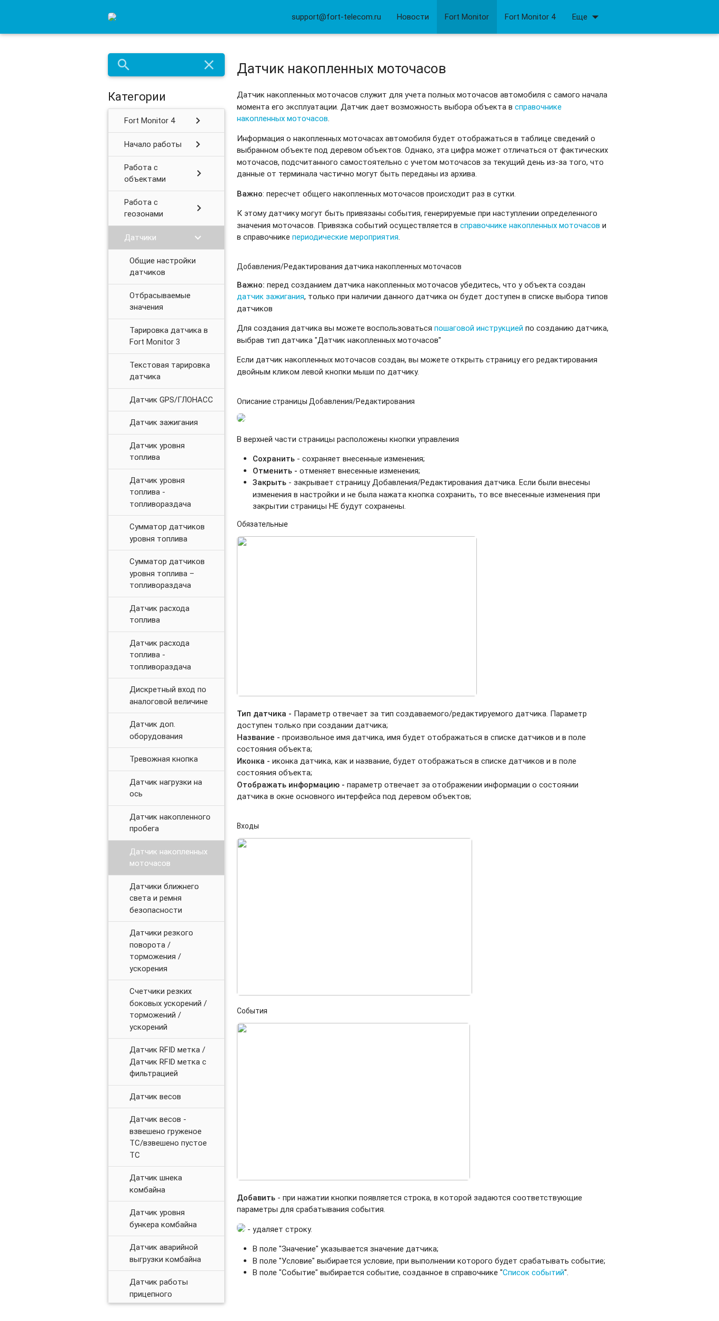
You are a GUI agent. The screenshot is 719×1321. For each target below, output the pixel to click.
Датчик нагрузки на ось (165, 788)
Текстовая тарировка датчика (169, 371)
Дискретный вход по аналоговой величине (168, 695)
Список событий (533, 1272)
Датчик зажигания (163, 422)
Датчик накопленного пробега (170, 823)
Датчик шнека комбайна (155, 1183)
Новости (413, 17)
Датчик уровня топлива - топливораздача (160, 492)
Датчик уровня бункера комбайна (163, 1218)
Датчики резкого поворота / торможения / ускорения (161, 950)
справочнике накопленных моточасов (530, 225)
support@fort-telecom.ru (336, 17)
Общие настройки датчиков (162, 266)
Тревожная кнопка (163, 759)
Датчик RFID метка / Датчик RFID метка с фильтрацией (167, 1061)
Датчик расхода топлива (159, 614)
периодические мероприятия (345, 237)
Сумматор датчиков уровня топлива (167, 532)
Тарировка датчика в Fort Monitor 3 (168, 336)
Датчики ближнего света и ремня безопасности (164, 898)
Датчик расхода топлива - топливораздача (160, 655)
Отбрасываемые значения (160, 301)
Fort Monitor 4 (530, 17)
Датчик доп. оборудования (156, 730)
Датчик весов (155, 1096)
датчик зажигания (270, 296)
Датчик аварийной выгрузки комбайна (165, 1253)
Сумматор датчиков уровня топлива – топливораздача (167, 573)
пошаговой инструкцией (478, 328)
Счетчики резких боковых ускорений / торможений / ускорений (168, 1009)
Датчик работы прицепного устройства (158, 1293)
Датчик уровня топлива (157, 451)
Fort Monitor (467, 17)
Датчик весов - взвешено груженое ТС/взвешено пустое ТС (168, 1137)
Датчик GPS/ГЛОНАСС (171, 400)
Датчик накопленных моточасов (168, 857)
